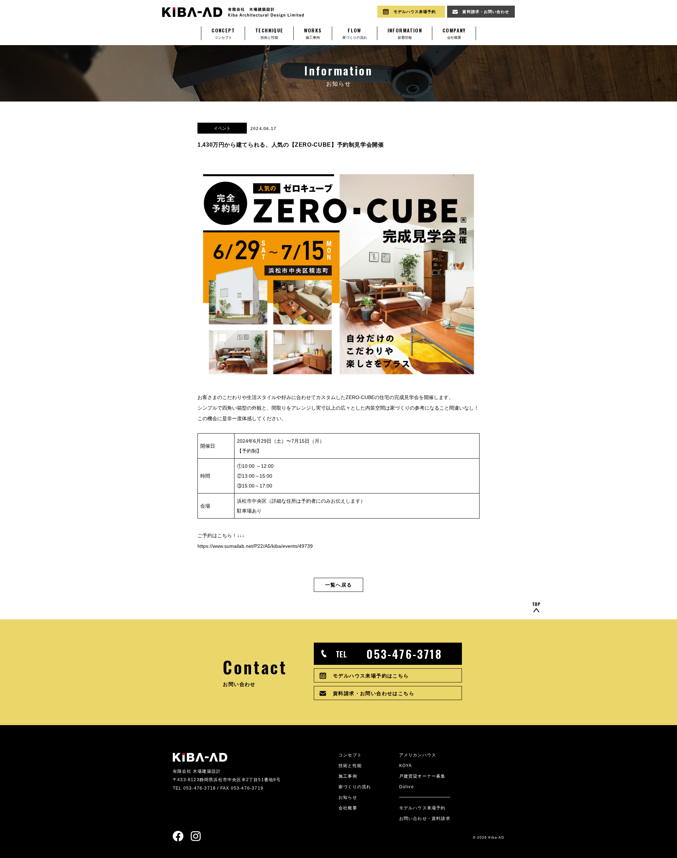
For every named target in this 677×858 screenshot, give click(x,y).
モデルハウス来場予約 (422, 807)
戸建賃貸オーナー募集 (422, 776)
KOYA (405, 765)
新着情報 (405, 32)
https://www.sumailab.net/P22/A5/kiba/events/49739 (255, 546)
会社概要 (454, 32)
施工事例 (313, 32)
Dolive (406, 786)
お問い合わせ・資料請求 (424, 818)
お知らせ (347, 797)
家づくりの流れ (354, 32)
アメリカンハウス (418, 755)
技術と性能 (269, 32)
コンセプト (223, 32)
